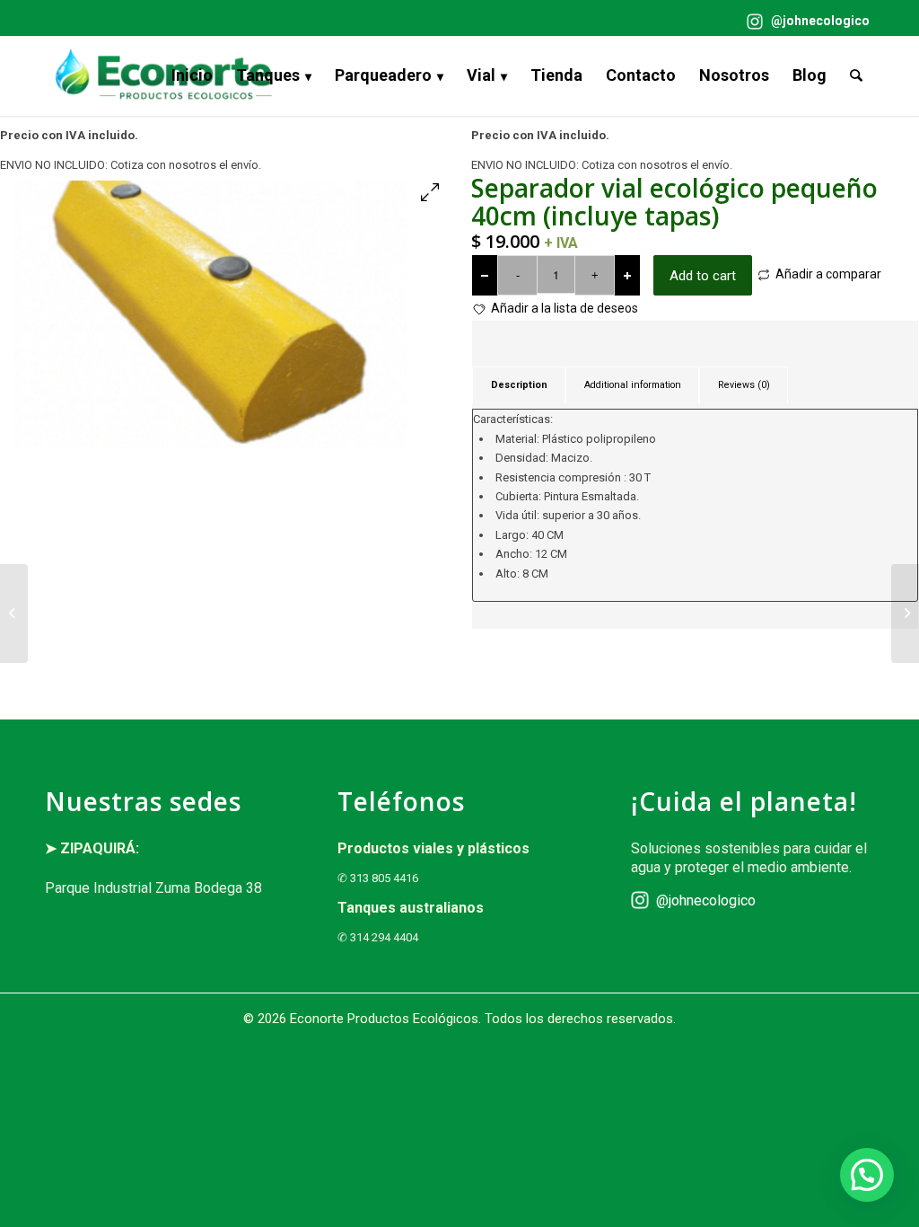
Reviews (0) (744, 385)
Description (519, 385)
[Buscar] (856, 75)
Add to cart (703, 276)
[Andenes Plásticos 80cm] (905, 613)
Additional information (632, 385)
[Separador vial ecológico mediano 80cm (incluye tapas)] (14, 613)
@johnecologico (819, 20)
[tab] (518, 384)
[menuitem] (804, 21)
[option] (224, 314)
